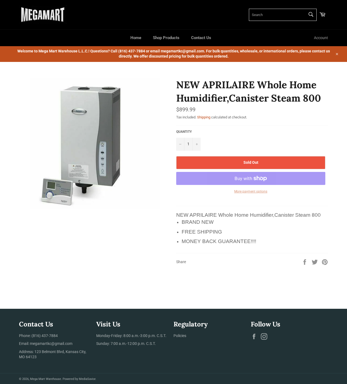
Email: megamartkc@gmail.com (45, 343)
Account (321, 38)
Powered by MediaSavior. (79, 379)
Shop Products (166, 37)
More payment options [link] (250, 191)
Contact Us (201, 37)
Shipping (203, 117)
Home (135, 37)
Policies (180, 335)
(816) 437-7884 (44, 335)
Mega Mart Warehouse (45, 379)
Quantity (184, 132)
